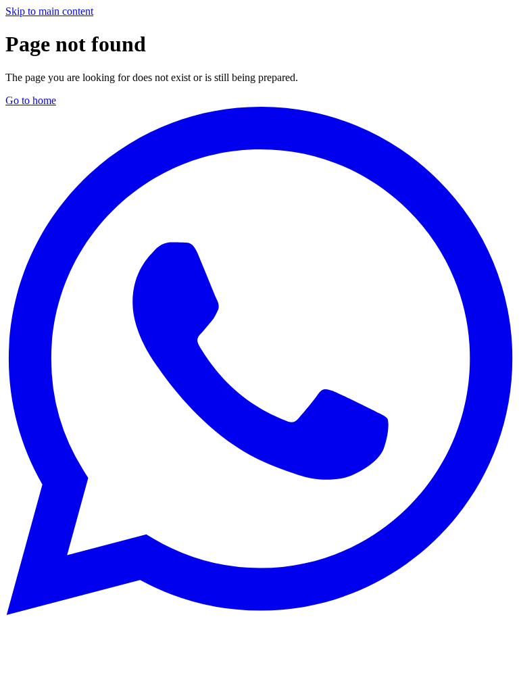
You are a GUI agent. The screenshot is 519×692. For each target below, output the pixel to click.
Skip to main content (49, 11)
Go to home (30, 100)
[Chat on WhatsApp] (259, 611)
